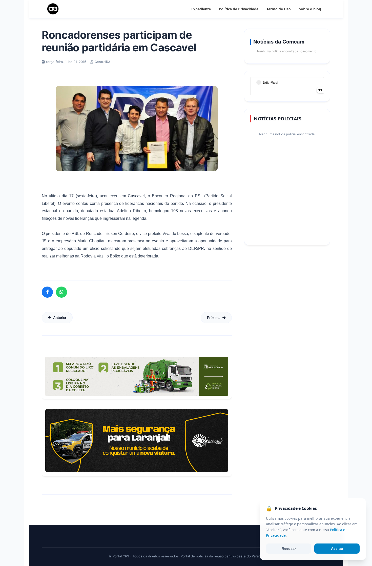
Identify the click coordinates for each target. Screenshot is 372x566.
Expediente (201, 9)
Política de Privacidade (238, 9)
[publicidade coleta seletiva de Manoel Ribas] (136, 376)
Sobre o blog (310, 9)
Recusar (289, 549)
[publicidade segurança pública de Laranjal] (136, 440)
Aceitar (337, 549)
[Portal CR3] (53, 9)
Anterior (59, 317)
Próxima (213, 317)
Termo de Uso (278, 9)
